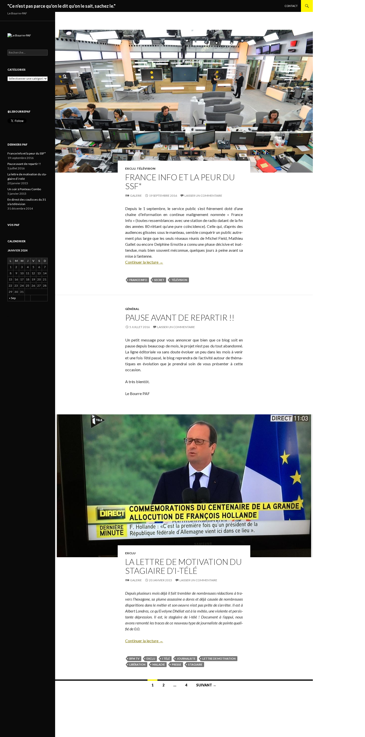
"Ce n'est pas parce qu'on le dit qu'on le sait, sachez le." (61, 6)
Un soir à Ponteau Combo (24, 189)
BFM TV (134, 658)
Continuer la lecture (144, 262)
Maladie (158, 664)
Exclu (130, 168)
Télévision (146, 168)
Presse (176, 664)
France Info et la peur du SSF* (180, 181)
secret (159, 279)
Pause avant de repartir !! (179, 317)
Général (132, 309)
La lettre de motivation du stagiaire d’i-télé (183, 566)
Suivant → (206, 685)
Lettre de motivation (219, 658)
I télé (166, 658)
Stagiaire (195, 664)
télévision (179, 279)
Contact (291, 5)
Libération (137, 664)
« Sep (12, 298)
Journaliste (186, 658)
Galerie (136, 195)
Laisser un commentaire (203, 195)
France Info (138, 279)
